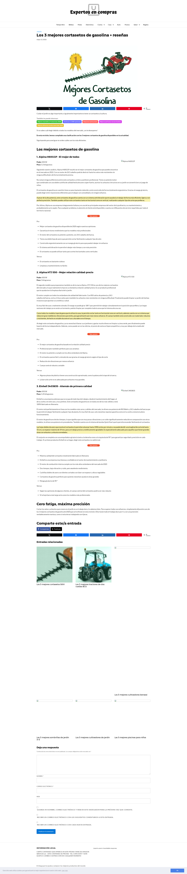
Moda (80, 25)
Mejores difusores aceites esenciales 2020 (50, 125)
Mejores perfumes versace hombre (110, 121)
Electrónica (89, 25)
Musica (127, 25)
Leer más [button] (65, 870)
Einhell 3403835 (48, 386)
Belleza (71, 25)
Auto (118, 25)
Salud (135, 25)
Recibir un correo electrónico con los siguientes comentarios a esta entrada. (75, 817)
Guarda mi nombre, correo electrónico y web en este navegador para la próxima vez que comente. (85, 810)
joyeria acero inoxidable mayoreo (105, 848)
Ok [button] (177, 870)
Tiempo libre (60, 25)
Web (38, 796)
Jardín (39, 31)
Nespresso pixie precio (90, 121)
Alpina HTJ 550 (48, 272)
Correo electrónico (45, 786)
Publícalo (57, 529)
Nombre (40, 776)
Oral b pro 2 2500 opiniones (72, 121)
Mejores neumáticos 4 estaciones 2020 (49, 121)
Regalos (145, 25)
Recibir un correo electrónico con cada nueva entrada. (64, 825)
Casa (109, 25)
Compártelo (44, 529)
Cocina (100, 25)
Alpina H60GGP (48, 156)
